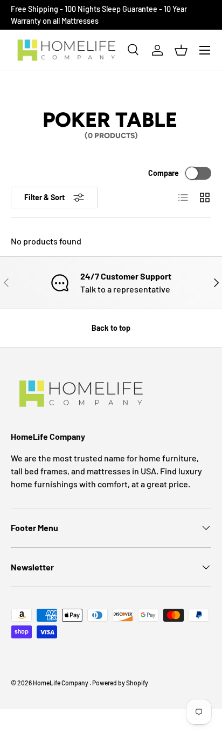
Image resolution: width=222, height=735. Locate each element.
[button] (181, 50)
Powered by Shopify (120, 682)
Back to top (111, 327)
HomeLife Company (61, 682)
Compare (163, 173)
